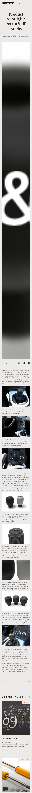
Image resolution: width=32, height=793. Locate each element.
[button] (19, 3)
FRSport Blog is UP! (10, 738)
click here (15, 667)
